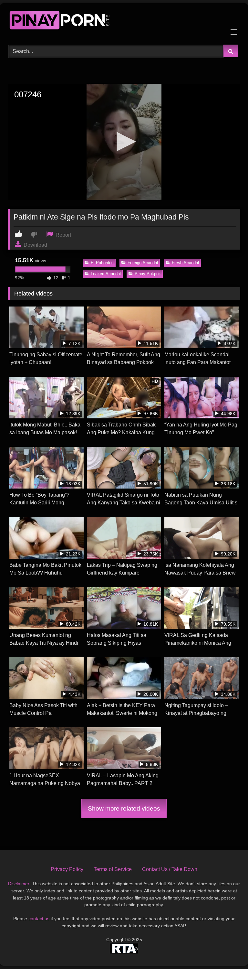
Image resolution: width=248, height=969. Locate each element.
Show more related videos (124, 808)
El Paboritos (102, 262)
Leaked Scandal (106, 273)
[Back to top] (228, 949)
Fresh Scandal (185, 262)
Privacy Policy (67, 869)
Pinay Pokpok (148, 273)
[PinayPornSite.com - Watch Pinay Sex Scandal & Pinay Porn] (124, 21)
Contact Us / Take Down (169, 869)
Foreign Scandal (143, 262)
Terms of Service (113, 869)
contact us (38, 918)
